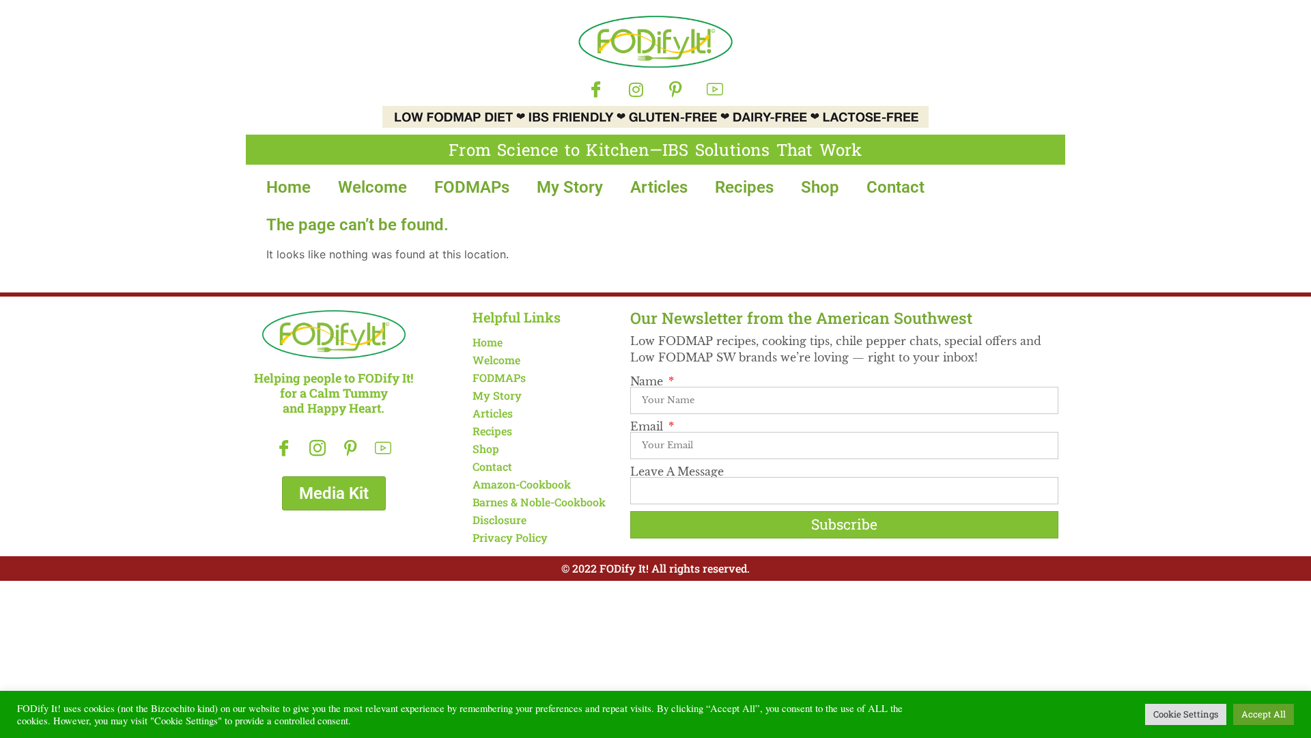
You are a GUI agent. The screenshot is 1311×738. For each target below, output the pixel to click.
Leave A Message (677, 471)
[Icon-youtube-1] (715, 89)
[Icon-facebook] (596, 89)
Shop (820, 187)
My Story (570, 187)
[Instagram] (635, 89)
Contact (895, 187)
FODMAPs (471, 187)
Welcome (372, 187)
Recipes (744, 187)
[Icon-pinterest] (675, 89)
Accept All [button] (1263, 714)
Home (288, 187)
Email (648, 426)
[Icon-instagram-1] (317, 448)
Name (648, 381)
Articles (659, 187)
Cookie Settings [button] (1185, 714)
